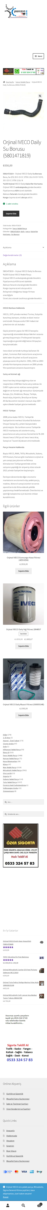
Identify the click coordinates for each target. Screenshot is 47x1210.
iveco (27, 231)
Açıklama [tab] (7, 247)
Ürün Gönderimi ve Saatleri (18, 1109)
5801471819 (15, 231)
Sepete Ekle (11, 213)
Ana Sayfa (10, 82)
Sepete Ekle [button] (23, 571)
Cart (36, 1203)
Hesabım (10, 1140)
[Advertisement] (23, 42)
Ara (23, 1205)
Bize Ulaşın (11, 1151)
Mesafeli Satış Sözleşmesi (17, 1099)
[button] (40, 96)
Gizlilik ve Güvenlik (14, 1093)
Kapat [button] (5, 1197)
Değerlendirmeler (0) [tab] (12, 255)
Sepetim (10, 1146)
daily (22, 231)
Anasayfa (10, 1130)
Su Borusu (15, 234)
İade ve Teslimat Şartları (17, 1104)
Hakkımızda (11, 1135)
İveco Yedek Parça (23, 82)
